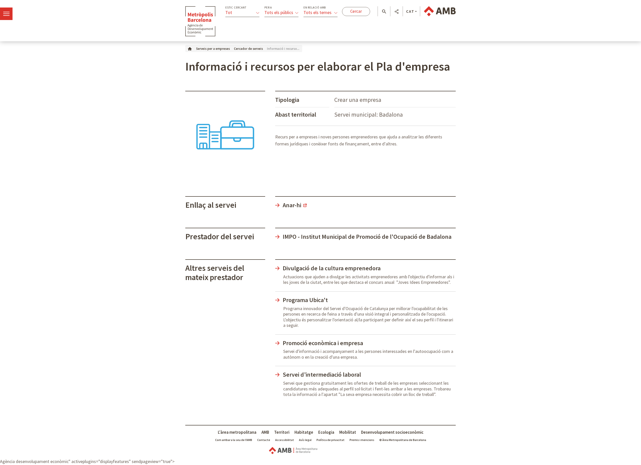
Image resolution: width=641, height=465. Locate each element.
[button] (384, 11)
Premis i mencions (362, 440)
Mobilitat (347, 432)
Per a (268, 7)
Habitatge (303, 432)
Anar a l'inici (200, 21)
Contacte (263, 440)
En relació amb (314, 7)
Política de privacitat (330, 440)
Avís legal (305, 440)
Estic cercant (235, 7)
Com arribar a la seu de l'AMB (233, 440)
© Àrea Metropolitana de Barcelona (402, 440)
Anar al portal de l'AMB (440, 11)
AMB (265, 432)
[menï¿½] (6, 14)
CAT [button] (410, 11)
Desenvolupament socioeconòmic (392, 432)
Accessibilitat (284, 440)
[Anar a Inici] (190, 48)
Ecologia (326, 432)
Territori (281, 432)
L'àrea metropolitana (237, 432)
